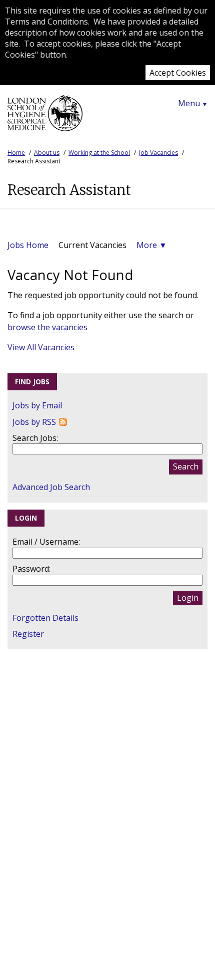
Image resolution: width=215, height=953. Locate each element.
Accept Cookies (178, 72)
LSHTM (45, 117)
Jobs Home (28, 245)
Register (28, 633)
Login (187, 597)
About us (47, 152)
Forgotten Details (45, 617)
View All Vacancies (41, 347)
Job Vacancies (158, 152)
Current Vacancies (92, 245)
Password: (31, 568)
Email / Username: (46, 541)
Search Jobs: (35, 437)
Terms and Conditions (46, 21)
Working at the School (99, 152)
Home (16, 152)
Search (185, 466)
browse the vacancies (48, 327)
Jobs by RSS (34, 421)
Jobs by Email (37, 405)
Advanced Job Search (51, 487)
